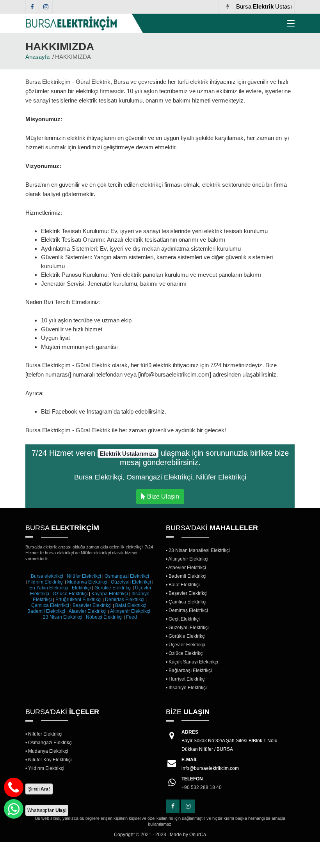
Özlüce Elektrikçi (70, 593)
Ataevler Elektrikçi (88, 611)
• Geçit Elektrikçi (183, 619)
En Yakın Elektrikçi (49, 588)
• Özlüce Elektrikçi (185, 653)
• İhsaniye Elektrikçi (186, 687)
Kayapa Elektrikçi (109, 593)
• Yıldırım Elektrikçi (44, 768)
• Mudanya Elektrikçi (46, 751)
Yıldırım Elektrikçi (45, 582)
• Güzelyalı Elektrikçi (187, 627)
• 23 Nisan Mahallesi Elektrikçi (198, 550)
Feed (131, 617)
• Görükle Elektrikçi (186, 636)
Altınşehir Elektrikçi (130, 611)
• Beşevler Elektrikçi (187, 593)
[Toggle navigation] (291, 25)
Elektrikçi (81, 588)
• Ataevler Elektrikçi (186, 567)
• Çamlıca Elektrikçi (186, 602)
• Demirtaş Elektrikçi (187, 610)
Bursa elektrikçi (47, 576)
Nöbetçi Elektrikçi (104, 617)
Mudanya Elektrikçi (87, 582)
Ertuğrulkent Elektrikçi (78, 599)
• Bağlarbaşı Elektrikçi (189, 670)
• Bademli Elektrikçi (186, 576)
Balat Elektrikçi (130, 605)
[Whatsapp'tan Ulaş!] (13, 809)
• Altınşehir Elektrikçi (187, 559)
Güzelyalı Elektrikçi (131, 582)
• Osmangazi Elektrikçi (49, 742)
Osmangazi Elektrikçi (127, 576)
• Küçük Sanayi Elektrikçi (192, 662)
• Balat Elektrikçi (183, 584)
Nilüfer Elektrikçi (84, 576)
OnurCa (197, 834)
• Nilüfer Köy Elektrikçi (48, 759)
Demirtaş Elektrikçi (124, 599)
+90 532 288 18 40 (201, 783)
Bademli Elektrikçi (46, 611)
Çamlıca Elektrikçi (50, 605)
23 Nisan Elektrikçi (62, 617)
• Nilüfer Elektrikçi (43, 734)
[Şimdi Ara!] (13, 787)
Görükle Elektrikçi (113, 588)
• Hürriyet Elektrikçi (186, 679)
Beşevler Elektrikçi (92, 605)
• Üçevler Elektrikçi (185, 644)
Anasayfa (37, 56)
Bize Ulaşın (162, 496)
